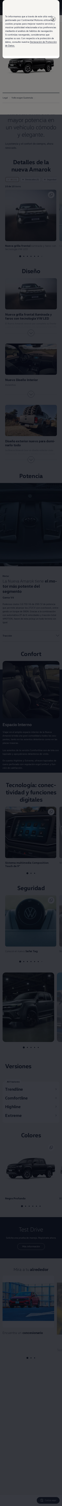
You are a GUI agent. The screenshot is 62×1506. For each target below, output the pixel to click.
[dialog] (31, 753)
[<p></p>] (53, 19)
